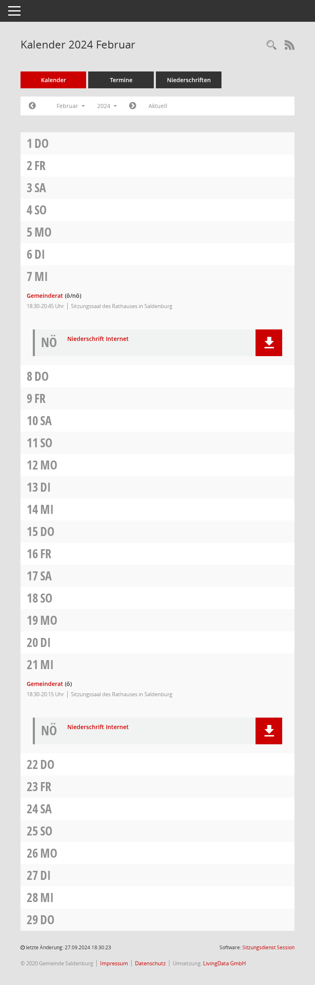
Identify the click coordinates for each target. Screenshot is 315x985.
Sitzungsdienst (268, 947)
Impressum (114, 963)
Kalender (53, 80)
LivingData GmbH (224, 963)
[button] (269, 342)
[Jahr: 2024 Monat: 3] (132, 106)
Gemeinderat (45, 295)
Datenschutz (150, 963)
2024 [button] (104, 106)
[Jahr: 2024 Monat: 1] (32, 106)
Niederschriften (189, 80)
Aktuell (157, 106)
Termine (121, 80)
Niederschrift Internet (98, 339)
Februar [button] (68, 106)
